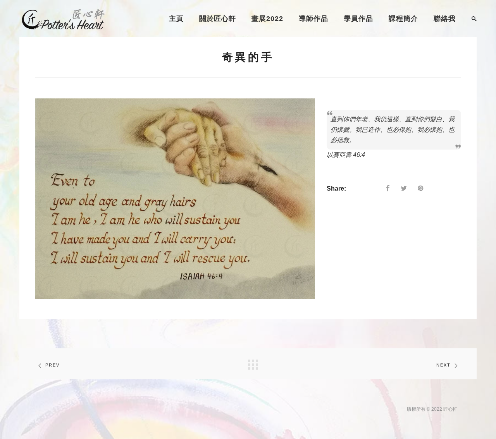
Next (443, 365)
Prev (52, 365)
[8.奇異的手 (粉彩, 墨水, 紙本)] (175, 198)
